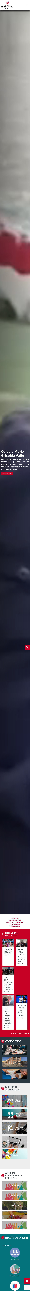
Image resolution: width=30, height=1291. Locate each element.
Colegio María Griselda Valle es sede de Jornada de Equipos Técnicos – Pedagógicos (8, 983)
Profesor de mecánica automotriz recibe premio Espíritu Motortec (22, 1011)
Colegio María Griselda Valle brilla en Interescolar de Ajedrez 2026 (22, 955)
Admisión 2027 (7, 473)
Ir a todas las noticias (19, 1033)
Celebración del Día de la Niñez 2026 (8, 951)
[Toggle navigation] (27, 5)
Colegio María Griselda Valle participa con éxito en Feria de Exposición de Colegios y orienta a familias (8, 1016)
